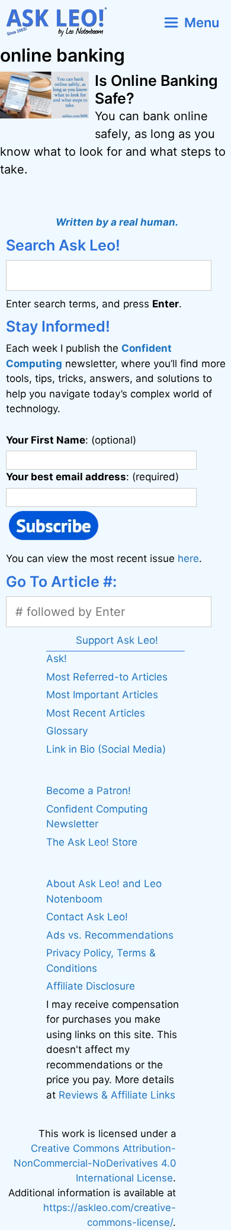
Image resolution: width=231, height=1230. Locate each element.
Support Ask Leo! (117, 640)
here (188, 558)
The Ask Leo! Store (91, 842)
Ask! (56, 658)
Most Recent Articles (95, 713)
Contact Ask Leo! (87, 917)
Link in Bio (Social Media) (106, 749)
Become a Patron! (88, 791)
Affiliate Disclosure (90, 986)
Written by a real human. (117, 222)
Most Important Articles (102, 695)
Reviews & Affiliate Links (117, 1095)
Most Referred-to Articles (107, 677)
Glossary (67, 731)
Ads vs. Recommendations (110, 935)
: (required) (92, 477)
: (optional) (71, 440)
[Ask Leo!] (61, 22)
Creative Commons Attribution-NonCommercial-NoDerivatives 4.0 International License (95, 1163)
